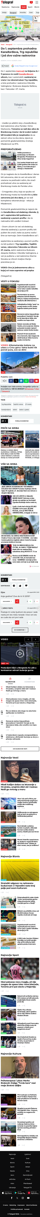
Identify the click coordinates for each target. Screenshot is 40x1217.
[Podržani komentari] (20, 586)
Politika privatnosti (17, 1209)
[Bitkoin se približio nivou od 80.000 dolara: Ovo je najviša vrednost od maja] (8, 916)
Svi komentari (20, 630)
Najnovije (9, 757)
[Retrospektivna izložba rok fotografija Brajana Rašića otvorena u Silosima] (8, 1141)
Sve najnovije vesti (20, 749)
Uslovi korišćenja (30, 397)
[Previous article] (1, 608)
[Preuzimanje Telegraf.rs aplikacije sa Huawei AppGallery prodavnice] (33, 1193)
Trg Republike (6, 404)
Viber (37, 389)
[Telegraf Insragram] (23, 1198)
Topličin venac (18, 404)
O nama (5, 1205)
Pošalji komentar (22, 421)
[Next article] (38, 608)
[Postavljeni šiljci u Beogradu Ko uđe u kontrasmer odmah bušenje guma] (20, 653)
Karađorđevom (26, 74)
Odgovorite (7, 601)
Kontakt (26, 1209)
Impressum (21, 1205)
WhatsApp (29, 389)
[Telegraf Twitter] (17, 1198)
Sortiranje (5, 586)
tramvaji (20, 71)
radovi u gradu (24, 409)
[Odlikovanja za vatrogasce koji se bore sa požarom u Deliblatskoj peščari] (8, 817)
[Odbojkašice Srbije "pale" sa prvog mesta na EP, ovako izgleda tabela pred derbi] (8, 307)
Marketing (12, 1205)
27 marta (28, 404)
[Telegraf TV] (28, 1198)
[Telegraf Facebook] (12, 1198)
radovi (15, 409)
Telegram (5, 391)
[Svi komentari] (14, 586)
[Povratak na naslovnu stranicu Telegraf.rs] (7, 2)
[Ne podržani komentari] (26, 586)
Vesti (2, 44)
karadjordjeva (6, 409)
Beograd (9, 44)
